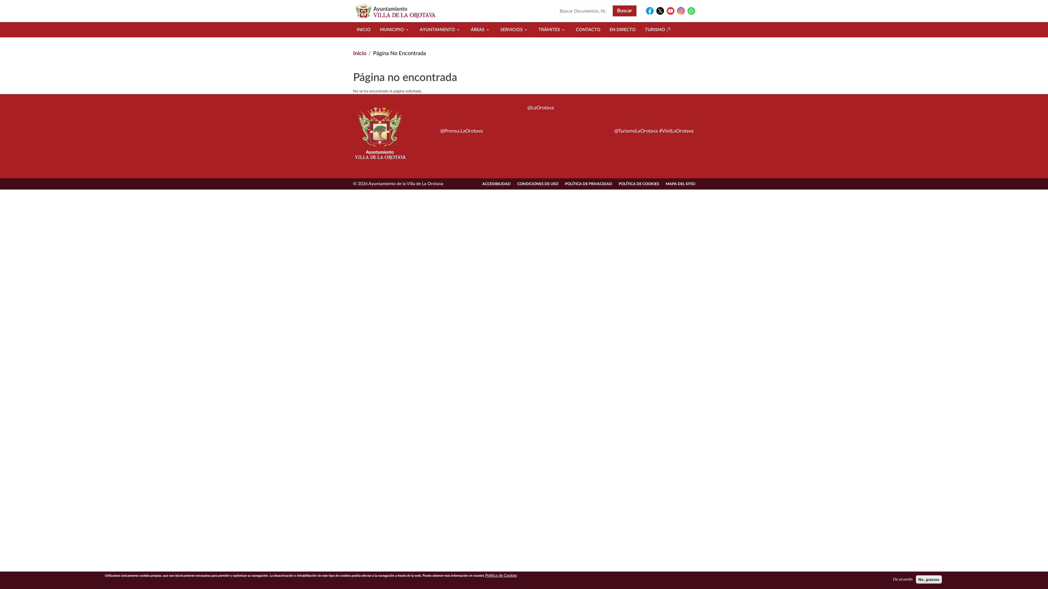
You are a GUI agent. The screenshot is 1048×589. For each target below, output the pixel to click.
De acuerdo (903, 579)
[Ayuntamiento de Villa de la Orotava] (380, 136)
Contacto (588, 30)
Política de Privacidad (588, 184)
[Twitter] (660, 11)
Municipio (392, 30)
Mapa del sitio (680, 184)
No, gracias (928, 579)
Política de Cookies (639, 184)
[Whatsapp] (691, 11)
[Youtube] (670, 11)
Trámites (549, 30)
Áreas (477, 30)
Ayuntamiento (437, 30)
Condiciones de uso (537, 184)
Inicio (364, 30)
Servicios (511, 30)
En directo (623, 30)
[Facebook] (650, 11)
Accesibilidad (496, 184)
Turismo (655, 30)
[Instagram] (681, 11)
